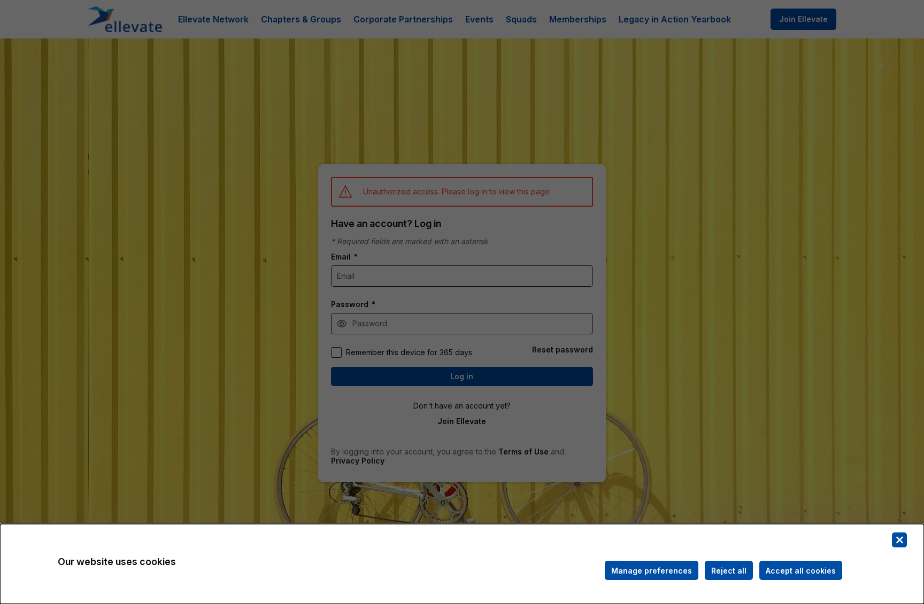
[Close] (899, 539)
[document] (462, 564)
